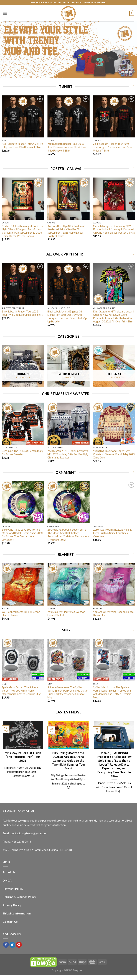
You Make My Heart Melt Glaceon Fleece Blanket (66, 613)
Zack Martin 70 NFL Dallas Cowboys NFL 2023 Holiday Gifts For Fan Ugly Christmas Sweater (67, 454)
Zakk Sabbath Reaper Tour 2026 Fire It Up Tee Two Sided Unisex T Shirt (22, 145)
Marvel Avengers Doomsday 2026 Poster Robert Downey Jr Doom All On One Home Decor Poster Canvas (114, 229)
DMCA (7, 880)
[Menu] (5, 13)
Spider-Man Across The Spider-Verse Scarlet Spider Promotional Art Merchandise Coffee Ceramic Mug (112, 692)
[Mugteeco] (68, 13)
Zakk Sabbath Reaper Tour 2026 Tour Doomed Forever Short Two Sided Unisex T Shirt (66, 147)
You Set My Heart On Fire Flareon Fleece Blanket (21, 613)
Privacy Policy (12, 905)
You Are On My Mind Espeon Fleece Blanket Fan (113, 613)
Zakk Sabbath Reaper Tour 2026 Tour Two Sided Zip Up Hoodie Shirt (22, 313)
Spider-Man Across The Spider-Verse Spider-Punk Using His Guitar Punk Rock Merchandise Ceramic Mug (67, 692)
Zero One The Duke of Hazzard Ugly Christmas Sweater (22, 452)
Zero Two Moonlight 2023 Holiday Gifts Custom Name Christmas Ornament (112, 533)
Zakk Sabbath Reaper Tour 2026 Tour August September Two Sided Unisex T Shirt (113, 147)
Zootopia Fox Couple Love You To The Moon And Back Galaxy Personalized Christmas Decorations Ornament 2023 (68, 534)
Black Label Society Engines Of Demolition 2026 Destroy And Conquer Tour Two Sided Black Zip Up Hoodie (67, 316)
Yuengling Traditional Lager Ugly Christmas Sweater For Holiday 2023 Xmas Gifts (114, 454)
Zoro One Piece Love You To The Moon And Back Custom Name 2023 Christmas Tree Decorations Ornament (22, 534)
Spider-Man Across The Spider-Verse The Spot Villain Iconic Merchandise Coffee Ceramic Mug (21, 690)
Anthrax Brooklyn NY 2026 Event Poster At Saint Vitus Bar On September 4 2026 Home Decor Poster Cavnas (66, 231)
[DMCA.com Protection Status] (43, 961)
